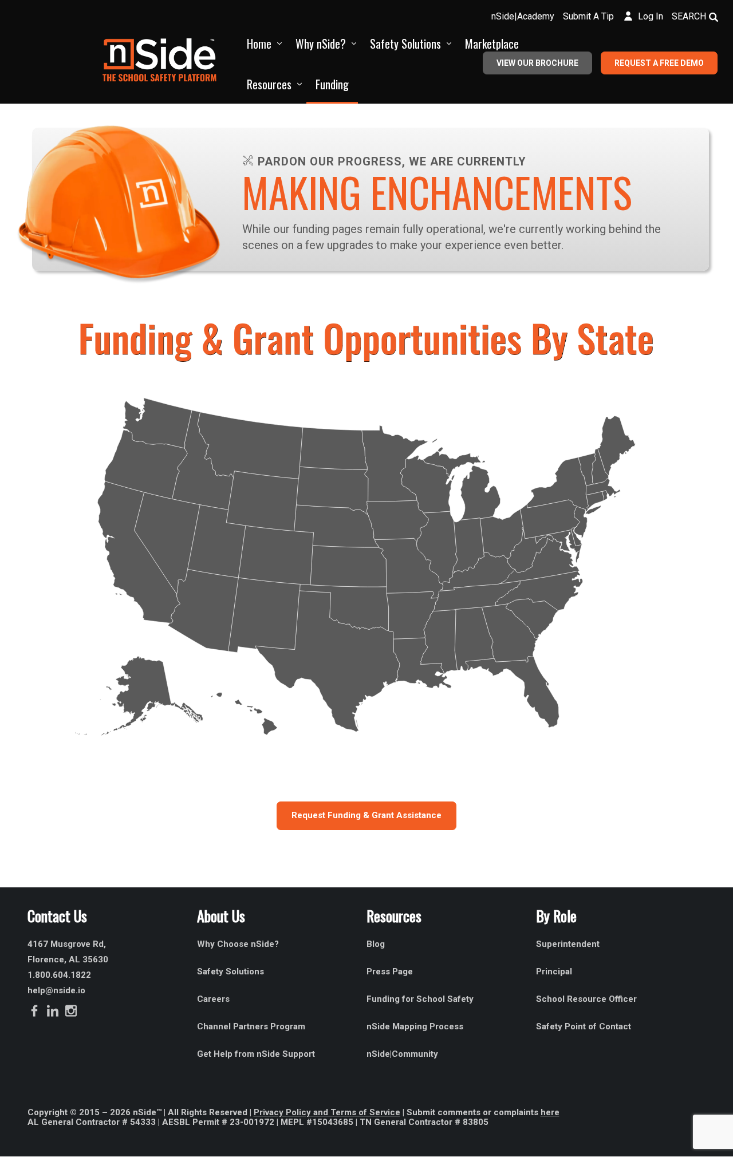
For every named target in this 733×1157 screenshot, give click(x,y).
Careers (213, 999)
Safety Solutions (405, 43)
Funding (332, 84)
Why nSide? (320, 43)
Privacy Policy (282, 1112)
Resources (269, 84)
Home (259, 43)
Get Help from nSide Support (256, 1054)
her (547, 1112)
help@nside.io (56, 990)
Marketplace (492, 43)
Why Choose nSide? (239, 944)
